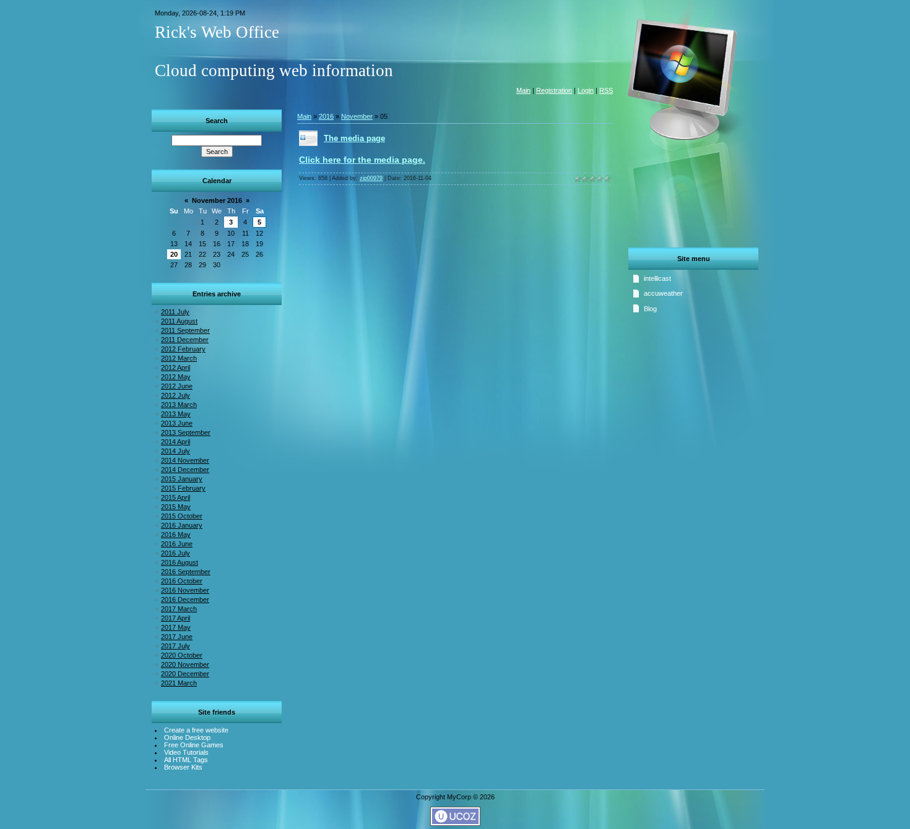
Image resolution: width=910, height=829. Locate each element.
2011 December (185, 339)
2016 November (185, 590)
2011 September (185, 330)
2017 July (175, 646)
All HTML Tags (186, 759)
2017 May (176, 627)
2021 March (179, 683)
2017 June (177, 636)
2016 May (176, 534)
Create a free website (196, 730)
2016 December (185, 599)
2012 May (176, 376)
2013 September (185, 432)
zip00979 (371, 178)
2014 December (185, 469)
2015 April (175, 497)
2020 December (185, 673)
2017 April (175, 618)
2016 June (177, 544)
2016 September (185, 571)
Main (523, 90)
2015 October (181, 516)
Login (586, 90)
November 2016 (217, 200)
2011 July (175, 312)
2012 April (175, 367)
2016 (326, 116)
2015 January (181, 479)
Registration (554, 90)
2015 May (176, 506)
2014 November (185, 460)
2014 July (175, 451)
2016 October (181, 581)
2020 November (185, 664)
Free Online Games (193, 745)
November (357, 116)
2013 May (176, 414)
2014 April (175, 441)
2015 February (183, 488)
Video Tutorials (186, 752)
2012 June (177, 386)
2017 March (179, 608)
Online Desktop (187, 737)
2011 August (179, 321)
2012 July (175, 395)
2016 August (179, 562)
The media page (354, 138)
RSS (606, 90)
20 (174, 254)
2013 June (177, 423)
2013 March (179, 404)
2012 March (179, 358)
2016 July (175, 553)
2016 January (181, 525)
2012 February (183, 349)
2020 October (181, 655)
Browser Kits (183, 767)
